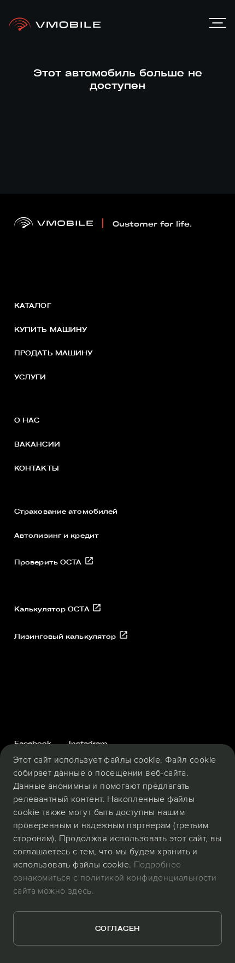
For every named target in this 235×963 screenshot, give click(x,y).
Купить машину (50, 329)
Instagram (88, 743)
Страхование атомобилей (66, 511)
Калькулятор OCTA (53, 608)
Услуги (30, 376)
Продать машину (53, 352)
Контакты (36, 467)
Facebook (32, 743)
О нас (27, 419)
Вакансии (37, 443)
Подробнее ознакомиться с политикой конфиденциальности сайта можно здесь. (114, 877)
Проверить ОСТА (49, 561)
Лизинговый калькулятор (66, 636)
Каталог (32, 305)
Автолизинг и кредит (56, 535)
